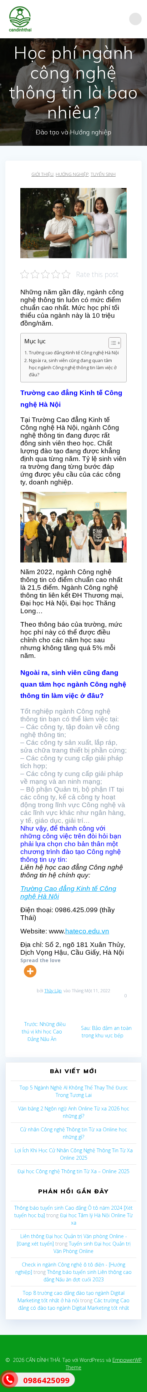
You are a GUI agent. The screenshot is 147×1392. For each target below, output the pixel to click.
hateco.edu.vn (87, 931)
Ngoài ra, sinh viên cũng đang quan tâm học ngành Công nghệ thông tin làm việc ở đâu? (73, 367)
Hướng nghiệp (72, 174)
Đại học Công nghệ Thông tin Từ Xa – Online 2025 (73, 1171)
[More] (30, 971)
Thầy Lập (53, 991)
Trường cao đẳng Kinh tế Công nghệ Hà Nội (74, 353)
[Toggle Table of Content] (111, 343)
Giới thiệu (42, 174)
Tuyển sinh (103, 174)
